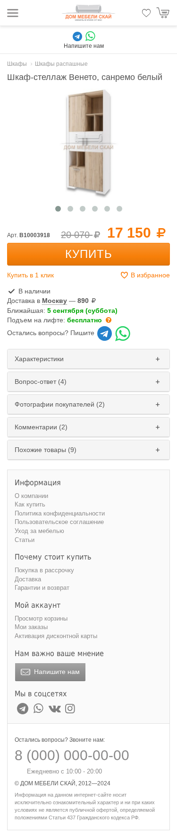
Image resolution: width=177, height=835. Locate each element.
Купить (88, 254)
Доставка (28, 579)
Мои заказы (31, 627)
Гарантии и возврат (42, 587)
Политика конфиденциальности (60, 513)
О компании (31, 495)
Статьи (24, 539)
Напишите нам (56, 671)
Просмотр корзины (41, 618)
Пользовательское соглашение (59, 521)
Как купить (30, 504)
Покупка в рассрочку (44, 570)
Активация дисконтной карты (56, 636)
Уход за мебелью (39, 530)
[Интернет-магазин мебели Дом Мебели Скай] (88, 13)
